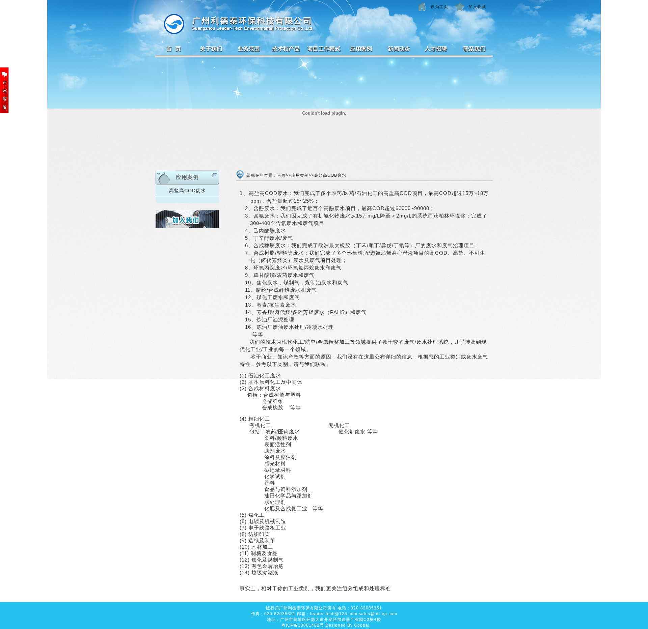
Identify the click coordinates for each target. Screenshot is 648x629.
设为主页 (439, 6)
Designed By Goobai (347, 625)
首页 (174, 50)
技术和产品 (286, 50)
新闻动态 (398, 50)
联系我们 (473, 50)
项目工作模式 (324, 50)
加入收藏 (477, 6)
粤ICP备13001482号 (302, 625)
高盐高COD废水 (187, 190)
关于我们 (211, 50)
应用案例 (361, 50)
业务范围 (249, 50)
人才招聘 (436, 50)
